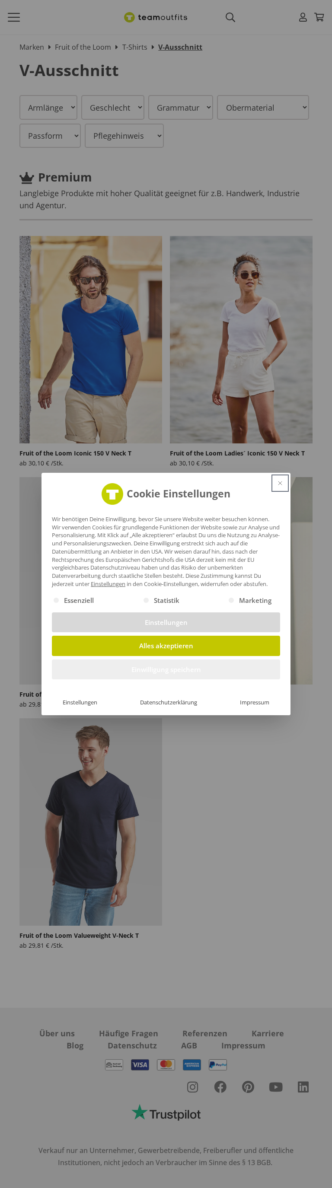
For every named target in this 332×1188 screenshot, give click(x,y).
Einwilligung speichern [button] (166, 669)
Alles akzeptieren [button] (166, 645)
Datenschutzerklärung (168, 702)
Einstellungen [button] (108, 584)
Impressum (254, 702)
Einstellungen (80, 702)
